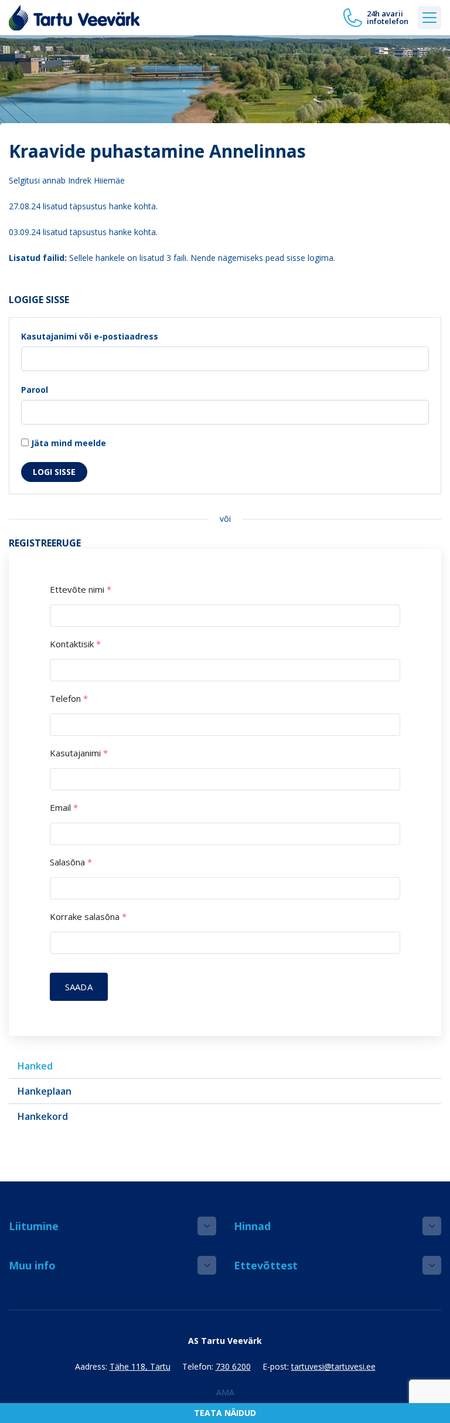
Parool (34, 389)
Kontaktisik (75, 644)
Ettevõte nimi (80, 589)
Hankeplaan (44, 1091)
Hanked (35, 1065)
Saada (79, 987)
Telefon (69, 698)
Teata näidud (225, 1412)
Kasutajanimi (79, 753)
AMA (225, 1392)
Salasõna (71, 862)
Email (64, 807)
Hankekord (43, 1116)
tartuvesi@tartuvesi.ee (333, 1366)
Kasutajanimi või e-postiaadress (89, 336)
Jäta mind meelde (67, 443)
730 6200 (233, 1366)
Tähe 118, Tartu (140, 1366)
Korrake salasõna (88, 916)
